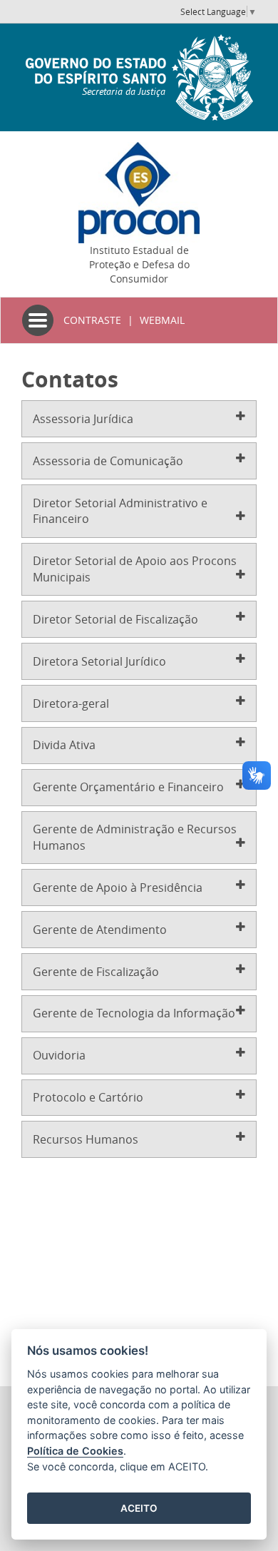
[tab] (139, 419)
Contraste (92, 320)
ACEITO (139, 1508)
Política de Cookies (75, 1451)
